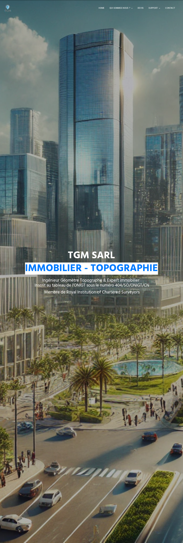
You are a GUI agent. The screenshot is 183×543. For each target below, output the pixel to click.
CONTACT (170, 8)
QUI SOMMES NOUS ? (120, 8)
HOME (102, 8)
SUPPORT (153, 8)
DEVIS (141, 8)
